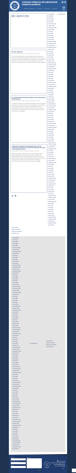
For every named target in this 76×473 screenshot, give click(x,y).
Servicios (47, 8)
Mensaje (28, 457)
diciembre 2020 (52, 123)
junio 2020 (50, 133)
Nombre (12, 457)
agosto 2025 (51, 29)
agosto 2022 (51, 88)
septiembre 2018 (52, 162)
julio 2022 (50, 90)
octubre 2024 (51, 45)
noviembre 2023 (52, 64)
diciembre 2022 (52, 82)
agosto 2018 (51, 164)
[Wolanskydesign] (64, 468)
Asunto (12, 465)
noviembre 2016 (52, 197)
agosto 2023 (51, 70)
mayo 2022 (51, 94)
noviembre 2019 (52, 144)
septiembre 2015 (52, 222)
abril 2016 (50, 211)
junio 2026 (50, 17)
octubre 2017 (51, 181)
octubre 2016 (51, 199)
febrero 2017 (51, 191)
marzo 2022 (51, 98)
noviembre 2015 (52, 219)
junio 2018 (50, 168)
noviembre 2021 (52, 105)
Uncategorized (61, 14)
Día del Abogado (17, 51)
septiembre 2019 (52, 148)
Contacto (54, 8)
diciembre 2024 (52, 41)
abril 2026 (50, 21)
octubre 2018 (51, 160)
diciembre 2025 (52, 23)
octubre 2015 (51, 221)
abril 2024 (50, 57)
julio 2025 (50, 31)
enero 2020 (51, 140)
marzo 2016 (51, 213)
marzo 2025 (51, 37)
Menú (63, 9)
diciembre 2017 (52, 178)
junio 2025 (50, 33)
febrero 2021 (51, 121)
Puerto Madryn (39, 3)
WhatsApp (65, 2)
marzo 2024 (51, 58)
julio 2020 (50, 131)
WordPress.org (15, 233)
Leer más (43, 62)
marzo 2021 (51, 119)
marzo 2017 (51, 189)
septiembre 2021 (52, 109)
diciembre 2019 (52, 142)
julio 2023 (50, 72)
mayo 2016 (50, 209)
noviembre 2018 (52, 158)
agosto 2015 (51, 224)
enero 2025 (51, 39)
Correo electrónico (15, 461)
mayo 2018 (50, 170)
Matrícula (39, 8)
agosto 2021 (51, 111)
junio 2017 (50, 187)
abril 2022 (50, 96)
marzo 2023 (51, 80)
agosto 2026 (51, 14)
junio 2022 (50, 92)
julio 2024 (50, 51)
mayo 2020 (51, 135)
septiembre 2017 (52, 183)
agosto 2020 (51, 129)
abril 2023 (50, 78)
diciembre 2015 (52, 217)
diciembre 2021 (52, 103)
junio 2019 (50, 150)
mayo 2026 (51, 19)
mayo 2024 (51, 55)
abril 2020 (50, 137)
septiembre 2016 (52, 201)
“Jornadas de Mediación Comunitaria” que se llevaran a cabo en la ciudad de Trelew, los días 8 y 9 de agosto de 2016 (28, 148)
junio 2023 (50, 74)
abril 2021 (50, 117)
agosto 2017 (51, 185)
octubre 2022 (51, 84)
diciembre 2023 (52, 62)
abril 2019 (50, 154)
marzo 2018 (51, 174)
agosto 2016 (51, 203)
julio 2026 (50, 16)
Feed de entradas (16, 229)
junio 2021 (50, 115)
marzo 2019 (51, 156)
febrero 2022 (51, 99)
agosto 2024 (51, 49)
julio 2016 (50, 205)
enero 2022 (51, 101)
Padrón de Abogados (29, 8)
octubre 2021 (51, 107)
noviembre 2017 (52, 180)
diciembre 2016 (52, 195)
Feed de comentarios (17, 231)
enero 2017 (50, 193)
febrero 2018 (51, 176)
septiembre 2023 (52, 68)
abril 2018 (50, 172)
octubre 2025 (51, 25)
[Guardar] (12, 196)
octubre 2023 (51, 66)
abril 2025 (50, 35)
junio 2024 (50, 53)
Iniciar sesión (15, 227)
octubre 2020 (51, 125)
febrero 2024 (51, 60)
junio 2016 (50, 207)
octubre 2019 (51, 146)
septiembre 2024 (52, 47)
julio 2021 (50, 113)
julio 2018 (50, 166)
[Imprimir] (15, 196)
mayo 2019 (50, 152)
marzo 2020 (51, 139)
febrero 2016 (51, 215)
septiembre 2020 (52, 127)
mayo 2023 (51, 76)
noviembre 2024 (52, 43)
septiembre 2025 (52, 27)
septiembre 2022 (52, 86)
